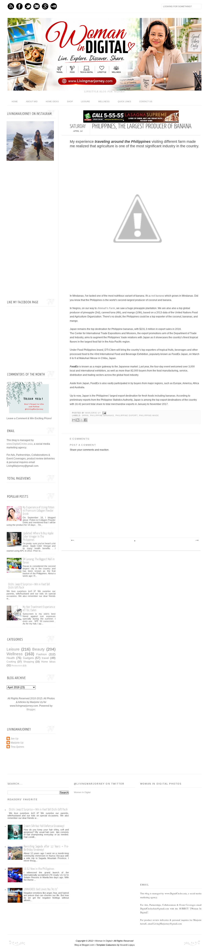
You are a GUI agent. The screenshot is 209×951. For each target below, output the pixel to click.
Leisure (85, 101)
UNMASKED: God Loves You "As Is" (41, 889)
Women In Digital (82, 792)
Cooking (11, 661)
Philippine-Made (149, 416)
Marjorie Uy (93, 413)
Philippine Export (127, 416)
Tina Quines (17, 746)
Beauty (38, 649)
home (15, 101)
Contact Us (145, 101)
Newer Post (72, 540)
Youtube (53, 6)
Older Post (196, 540)
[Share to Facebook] (85, 420)
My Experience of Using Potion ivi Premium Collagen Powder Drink (38, 510)
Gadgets (28, 657)
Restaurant (17, 665)
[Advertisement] (31, 230)
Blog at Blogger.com (84, 945)
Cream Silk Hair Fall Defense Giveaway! (44, 826)
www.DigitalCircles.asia (20, 443)
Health (11, 657)
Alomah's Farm (106, 308)
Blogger (31, 709)
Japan (85, 416)
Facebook (19, 6)
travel (45, 657)
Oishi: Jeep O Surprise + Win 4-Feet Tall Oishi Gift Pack (38, 809)
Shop (70, 101)
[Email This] (74, 420)
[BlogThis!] (78, 420)
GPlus (45, 6)
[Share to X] (82, 420)
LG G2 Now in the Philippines (39, 868)
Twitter (28, 6)
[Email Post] (104, 413)
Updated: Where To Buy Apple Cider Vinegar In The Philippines (38, 536)
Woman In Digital (103, 941)
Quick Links (124, 101)
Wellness (104, 101)
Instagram (36, 6)
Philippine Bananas (102, 416)
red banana (157, 295)
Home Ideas (52, 101)
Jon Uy (14, 738)
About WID (32, 101)
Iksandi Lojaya (127, 945)
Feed (11, 6)
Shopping (28, 661)
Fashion (41, 654)
